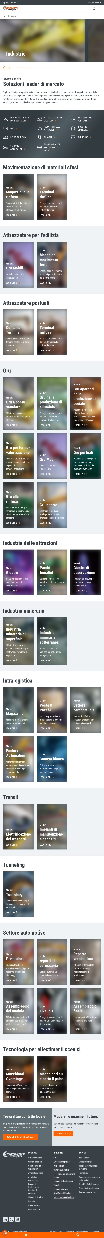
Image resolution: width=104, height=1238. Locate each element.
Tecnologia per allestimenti (52, 147)
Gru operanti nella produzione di (84, 396)
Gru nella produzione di (51, 402)
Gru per (18, 450)
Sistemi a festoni (35, 1162)
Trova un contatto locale (19, 1137)
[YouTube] (17, 1219)
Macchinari (15, 1076)
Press (15, 958)
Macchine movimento (49, 259)
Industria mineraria (49, 637)
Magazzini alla (17, 194)
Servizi (82, 1152)
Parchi (46, 570)
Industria (83, 128)
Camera (52, 759)
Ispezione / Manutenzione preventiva (89, 1167)
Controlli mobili (34, 1209)
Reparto (83, 956)
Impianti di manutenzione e (51, 834)
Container (14, 330)
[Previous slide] (4, 68)
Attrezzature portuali (62, 1162)
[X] (11, 1219)
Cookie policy (52, 1231)
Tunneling (57, 1185)
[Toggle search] (94, 9)
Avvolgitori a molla (35, 1173)
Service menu (93, 3)
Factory (15, 753)
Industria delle (52, 128)
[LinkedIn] (5, 1219)
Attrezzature (85, 119)
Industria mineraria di (16, 634)
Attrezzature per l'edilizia (64, 1197)
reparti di (49, 963)
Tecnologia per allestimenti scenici (64, 1175)
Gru (14, 268)
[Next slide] (9, 68)
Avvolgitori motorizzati (33, 1178)
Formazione (83, 1173)
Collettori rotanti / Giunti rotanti (35, 1167)
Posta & (46, 707)
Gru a (48, 504)
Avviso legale (96, 1231)
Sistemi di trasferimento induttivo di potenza (33, 1188)
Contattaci (62, 1133)
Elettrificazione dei (18, 836)
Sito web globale (82, 1231)
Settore (16, 147)
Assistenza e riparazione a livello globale (89, 1178)
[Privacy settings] (5, 1233)
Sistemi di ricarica (35, 1197)
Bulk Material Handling (62, 1193)
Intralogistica (59, 1166)
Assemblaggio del (17, 1008)
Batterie (31, 1201)
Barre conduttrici (35, 1158)
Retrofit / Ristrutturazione (89, 1184)
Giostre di (84, 570)
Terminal (47, 194)
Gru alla (12, 499)
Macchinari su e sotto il (52, 1076)
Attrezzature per (53, 119)
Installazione (84, 1158)
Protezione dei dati (66, 1231)
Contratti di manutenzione (89, 1188)
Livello (46, 1011)
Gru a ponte (15, 404)
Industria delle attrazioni (63, 1181)
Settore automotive (61, 1170)
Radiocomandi (34, 1205)
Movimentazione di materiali (19, 119)
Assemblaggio (85, 1008)
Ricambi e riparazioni (87, 1192)
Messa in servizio (86, 1162)
